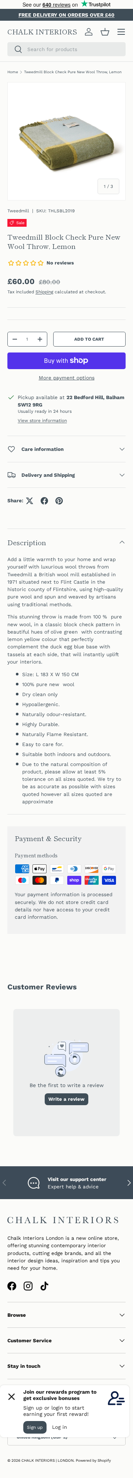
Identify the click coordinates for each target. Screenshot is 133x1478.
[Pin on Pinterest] (59, 500)
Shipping (44, 291)
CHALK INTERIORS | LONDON (47, 1460)
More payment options (67, 378)
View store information (42, 420)
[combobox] (66, 49)
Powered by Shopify (93, 1460)
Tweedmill (18, 210)
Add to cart (89, 339)
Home (12, 72)
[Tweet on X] (29, 500)
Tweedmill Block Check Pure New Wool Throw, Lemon (73, 72)
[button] (105, 32)
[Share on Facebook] (44, 500)
